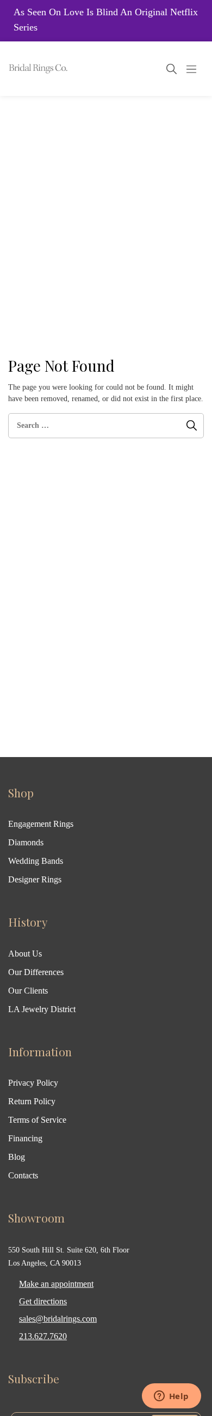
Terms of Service (37, 1119)
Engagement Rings (40, 823)
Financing (25, 1138)
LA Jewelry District (42, 1009)
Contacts (23, 1175)
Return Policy (31, 1101)
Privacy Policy (33, 1082)
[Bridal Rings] (23, 68)
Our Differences (36, 972)
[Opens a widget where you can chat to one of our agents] (171, 1397)
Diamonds (25, 842)
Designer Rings (34, 879)
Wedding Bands (35, 861)
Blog (16, 1156)
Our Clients (28, 990)
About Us (25, 953)
